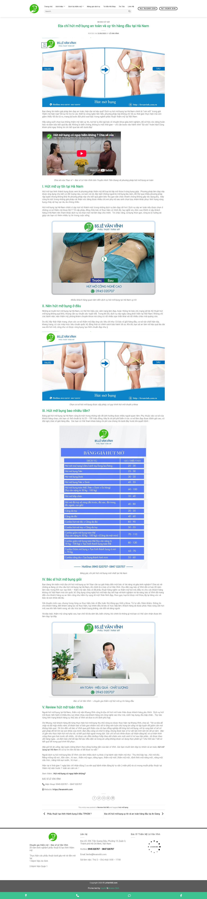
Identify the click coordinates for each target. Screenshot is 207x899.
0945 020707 (94, 849)
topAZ (104, 888)
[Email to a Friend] (104, 798)
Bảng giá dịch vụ (93, 6)
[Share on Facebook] (94, 798)
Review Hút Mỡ (103, 22)
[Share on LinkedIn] (113, 798)
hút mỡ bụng (123, 807)
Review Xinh (113, 888)
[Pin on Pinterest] (108, 798)
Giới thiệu (59, 6)
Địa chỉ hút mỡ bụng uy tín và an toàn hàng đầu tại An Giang (132, 814)
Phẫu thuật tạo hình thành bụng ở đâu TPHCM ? (69, 814)
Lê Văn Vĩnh (114, 33)
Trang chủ (48, 6)
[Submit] (129, 11)
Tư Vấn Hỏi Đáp (109, 6)
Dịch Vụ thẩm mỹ (75, 6)
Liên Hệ (131, 6)
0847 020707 (108, 849)
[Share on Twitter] (99, 798)
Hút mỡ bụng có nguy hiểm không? (70, 773)
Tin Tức (122, 6)
